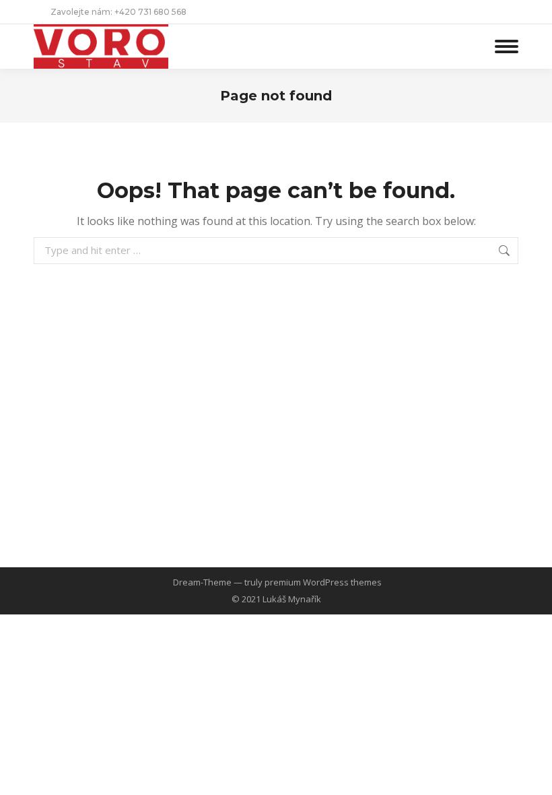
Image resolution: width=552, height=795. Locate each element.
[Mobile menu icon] (506, 46)
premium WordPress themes (323, 582)
